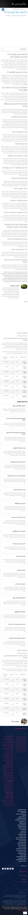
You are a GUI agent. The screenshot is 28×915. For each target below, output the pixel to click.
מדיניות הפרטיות (22, 910)
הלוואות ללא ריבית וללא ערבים (16, 476)
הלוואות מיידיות (10, 802)
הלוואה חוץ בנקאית (23, 739)
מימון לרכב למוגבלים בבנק (21, 850)
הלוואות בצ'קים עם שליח (7, 784)
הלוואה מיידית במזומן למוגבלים (8, 762)
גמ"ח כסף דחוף (20, 556)
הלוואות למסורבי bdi (8, 798)
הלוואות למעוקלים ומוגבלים (21, 856)
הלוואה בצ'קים (11, 737)
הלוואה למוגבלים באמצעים (21, 859)
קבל (25, 913)
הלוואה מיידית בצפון (22, 861)
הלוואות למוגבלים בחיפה (21, 843)
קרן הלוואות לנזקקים (19, 448)
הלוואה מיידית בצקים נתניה (7, 769)
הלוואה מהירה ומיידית (22, 847)
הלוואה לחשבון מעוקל (22, 858)
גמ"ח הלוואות (24, 736)
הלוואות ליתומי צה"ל (22, 840)
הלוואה (5, 736)
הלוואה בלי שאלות (23, 737)
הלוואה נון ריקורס (23, 855)
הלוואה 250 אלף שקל (19, 598)
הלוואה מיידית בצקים (8, 767)
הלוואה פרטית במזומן (22, 842)
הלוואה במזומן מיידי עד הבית (16, 624)
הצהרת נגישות (23, 871)
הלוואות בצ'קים (17, 745)
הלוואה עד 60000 (20, 612)
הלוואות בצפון (11, 786)
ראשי (26, 9)
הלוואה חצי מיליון (20, 584)
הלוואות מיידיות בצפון (22, 851)
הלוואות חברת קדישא (22, 845)
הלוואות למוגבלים (9, 792)
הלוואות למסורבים (10, 800)
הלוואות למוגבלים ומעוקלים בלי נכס (8, 797)
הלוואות (22, 9)
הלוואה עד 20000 (20, 503)
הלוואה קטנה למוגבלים (5, 778)
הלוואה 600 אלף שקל (19, 406)
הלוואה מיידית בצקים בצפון (21, 848)
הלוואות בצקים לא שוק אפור (17, 638)
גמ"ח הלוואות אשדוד (19, 490)
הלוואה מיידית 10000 (19, 531)
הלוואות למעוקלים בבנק (22, 853)
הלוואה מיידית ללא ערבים (8, 772)
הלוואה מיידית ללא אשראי (8, 770)
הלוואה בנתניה (21, 570)
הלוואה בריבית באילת (19, 544)
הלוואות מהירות (4, 800)
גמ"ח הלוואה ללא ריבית (18, 517)
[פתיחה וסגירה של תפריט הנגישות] (2, 9)
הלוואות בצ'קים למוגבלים (17, 462)
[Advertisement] (14, 32)
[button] (13, 4)
